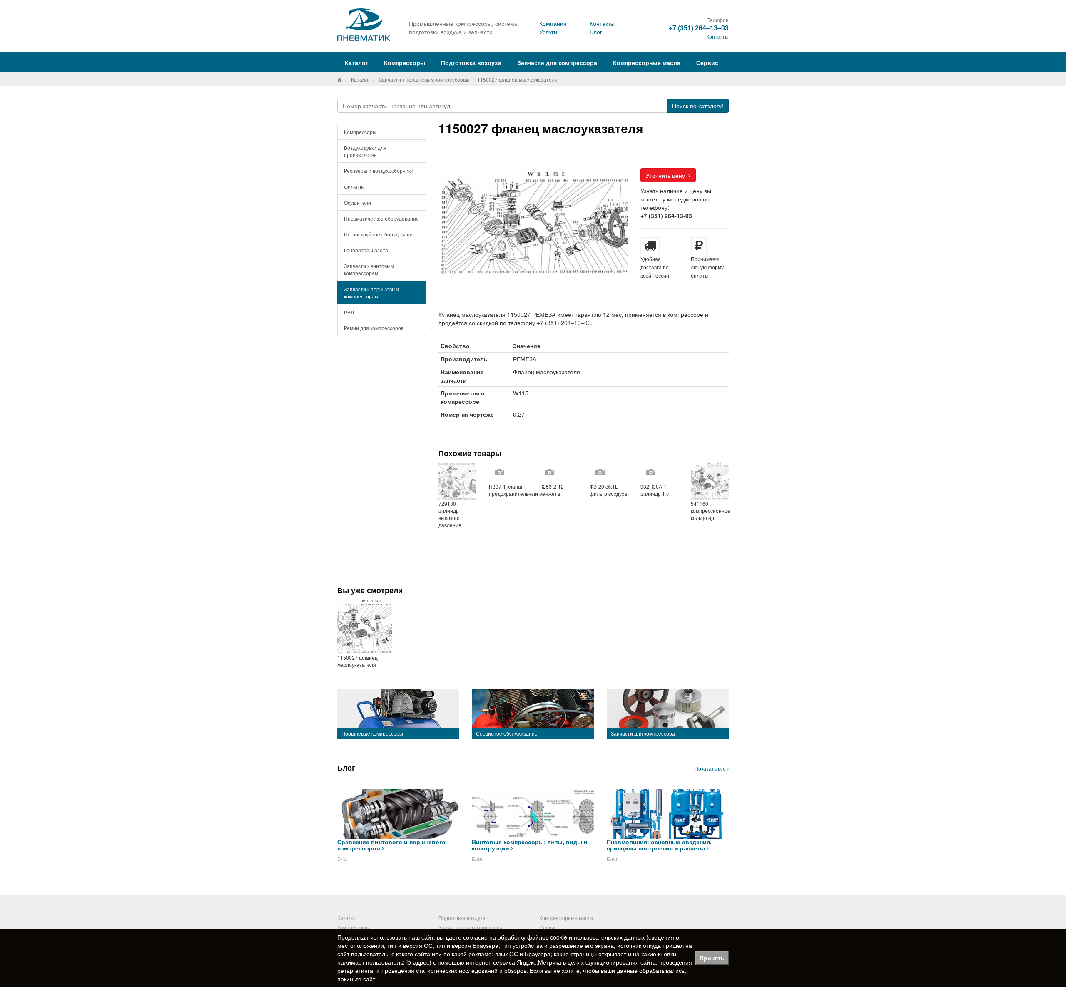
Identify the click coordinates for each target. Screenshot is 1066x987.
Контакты (602, 23)
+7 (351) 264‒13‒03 (699, 27)
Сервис (707, 62)
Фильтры (354, 186)
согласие (475, 937)
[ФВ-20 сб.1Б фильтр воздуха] (609, 472)
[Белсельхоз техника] (339, 79)
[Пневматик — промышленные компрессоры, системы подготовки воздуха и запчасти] (364, 24)
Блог (596, 31)
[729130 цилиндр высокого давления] (457, 481)
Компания (553, 23)
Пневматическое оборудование (381, 218)
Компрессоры (360, 131)
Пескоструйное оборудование (380, 234)
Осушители (357, 202)
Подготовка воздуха (462, 917)
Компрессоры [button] (404, 62)
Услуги (548, 31)
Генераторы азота (366, 250)
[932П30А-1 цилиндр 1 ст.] (659, 472)
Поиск (697, 106)
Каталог (360, 79)
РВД (349, 312)
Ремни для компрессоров (373, 327)
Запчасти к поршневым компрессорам (424, 79)
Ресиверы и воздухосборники (378, 170)
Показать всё (711, 768)
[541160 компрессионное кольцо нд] (710, 481)
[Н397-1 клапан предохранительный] (508, 472)
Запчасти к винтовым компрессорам (369, 269)
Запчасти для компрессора (557, 62)
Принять (712, 958)
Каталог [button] (356, 62)
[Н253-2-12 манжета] (558, 472)
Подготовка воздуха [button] (471, 62)
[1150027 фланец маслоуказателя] (364, 626)
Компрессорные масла (646, 62)
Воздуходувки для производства (365, 151)
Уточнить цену (667, 175)
